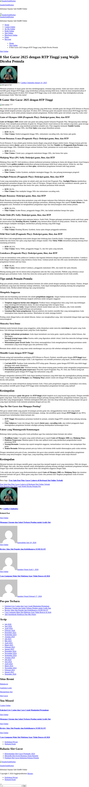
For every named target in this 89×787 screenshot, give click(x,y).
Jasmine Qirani (23, 569)
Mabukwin (4, 684)
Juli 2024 (8, 660)
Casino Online (10, 27)
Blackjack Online (11, 35)
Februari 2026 (10, 630)
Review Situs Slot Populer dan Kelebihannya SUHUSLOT (23, 549)
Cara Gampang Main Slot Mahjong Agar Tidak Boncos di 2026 (25, 576)
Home (7, 25)
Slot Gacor (4, 696)
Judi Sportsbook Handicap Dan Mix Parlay (20, 614)
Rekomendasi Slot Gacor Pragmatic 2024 (20, 754)
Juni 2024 (8, 662)
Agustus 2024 (10, 658)
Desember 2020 (10, 674)
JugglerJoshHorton (7, 5)
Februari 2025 (10, 647)
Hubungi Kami (10, 744)
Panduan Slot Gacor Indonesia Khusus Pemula (22, 758)
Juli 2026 (8, 624)
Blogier (30, 774)
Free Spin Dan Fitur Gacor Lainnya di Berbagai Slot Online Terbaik (36, 480)
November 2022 (11, 668)
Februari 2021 (10, 670)
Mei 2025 (8, 641)
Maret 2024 (9, 666)
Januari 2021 (9, 672)
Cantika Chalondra (28, 83)
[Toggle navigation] (1, 13)
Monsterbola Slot (6, 692)
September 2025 (11, 635)
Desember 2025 (10, 633)
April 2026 (9, 628)
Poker (7, 37)
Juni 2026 (8, 626)
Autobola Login (6, 688)
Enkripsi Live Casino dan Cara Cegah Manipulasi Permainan (27, 606)
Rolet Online (9, 31)
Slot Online (9, 33)
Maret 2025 (9, 645)
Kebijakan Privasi (11, 742)
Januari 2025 (9, 649)
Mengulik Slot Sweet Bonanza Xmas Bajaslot (21, 756)
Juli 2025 (8, 639)
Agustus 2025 (10, 637)
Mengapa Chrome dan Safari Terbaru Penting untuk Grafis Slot (25, 522)
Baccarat (8, 39)
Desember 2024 (10, 651)
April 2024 (9, 664)
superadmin (21, 543)
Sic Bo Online (10, 29)
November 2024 (11, 653)
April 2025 (9, 643)
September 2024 (11, 655)
